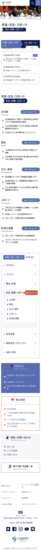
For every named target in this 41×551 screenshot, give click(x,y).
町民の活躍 (14, 318)
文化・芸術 (13, 309)
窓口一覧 (10, 446)
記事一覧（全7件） (30, 200)
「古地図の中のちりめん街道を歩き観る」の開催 (21, 151)
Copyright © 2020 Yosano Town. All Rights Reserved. (20, 548)
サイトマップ (5, 498)
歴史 (11, 304)
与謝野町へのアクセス (15, 382)
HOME (3, 18)
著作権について (27, 492)
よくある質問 (12, 450)
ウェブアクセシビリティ (29, 504)
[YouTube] (26, 529)
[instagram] (20, 529)
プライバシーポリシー (8, 492)
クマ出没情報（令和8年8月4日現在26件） (21, 414)
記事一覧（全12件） (30, 112)
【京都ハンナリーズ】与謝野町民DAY (18, 214)
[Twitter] (8, 529)
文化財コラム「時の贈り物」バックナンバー (20, 132)
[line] (33, 529)
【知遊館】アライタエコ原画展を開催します (21, 177)
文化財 (12, 300)
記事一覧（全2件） (30, 142)
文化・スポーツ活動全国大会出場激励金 (20, 218)
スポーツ (13, 314)
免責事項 (25, 498)
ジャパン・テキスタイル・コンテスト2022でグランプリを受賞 (21, 241)
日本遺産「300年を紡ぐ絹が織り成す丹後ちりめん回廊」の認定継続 (21, 158)
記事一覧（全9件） (30, 169)
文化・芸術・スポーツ (15, 293)
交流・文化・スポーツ (15, 18)
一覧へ (32, 48)
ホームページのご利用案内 (30, 485)
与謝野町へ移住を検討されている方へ (21, 376)
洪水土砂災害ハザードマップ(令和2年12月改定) (21, 425)
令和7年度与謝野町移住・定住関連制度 (21, 387)
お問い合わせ (12, 454)
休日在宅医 (11, 409)
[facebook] (14, 529)
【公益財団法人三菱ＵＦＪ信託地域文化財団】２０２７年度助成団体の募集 (21, 120)
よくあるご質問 (6, 504)
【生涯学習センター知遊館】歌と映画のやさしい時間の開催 (22, 182)
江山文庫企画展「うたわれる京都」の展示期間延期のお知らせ (21, 127)
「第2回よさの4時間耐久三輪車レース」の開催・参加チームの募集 (21, 209)
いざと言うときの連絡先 (16, 419)
